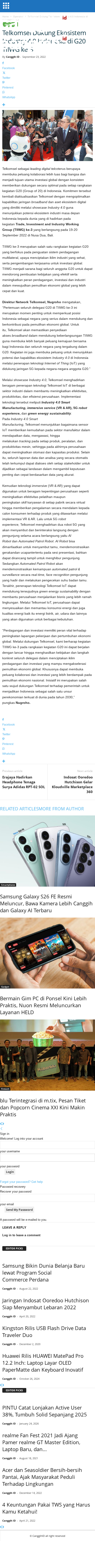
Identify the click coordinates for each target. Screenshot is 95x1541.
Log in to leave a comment (21, 1235)
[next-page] (3, 1124)
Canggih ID (12, 56)
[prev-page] (1, 1124)
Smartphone (8, 884)
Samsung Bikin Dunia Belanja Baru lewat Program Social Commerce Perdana (43, 1272)
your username (10, 1151)
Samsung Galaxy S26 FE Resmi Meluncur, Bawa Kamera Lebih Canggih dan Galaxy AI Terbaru (46, 903)
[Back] (1, 1129)
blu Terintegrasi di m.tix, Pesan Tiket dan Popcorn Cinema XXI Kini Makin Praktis (43, 1107)
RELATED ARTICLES (19, 809)
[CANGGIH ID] (47, 44)
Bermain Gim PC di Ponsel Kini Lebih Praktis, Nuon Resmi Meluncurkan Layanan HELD (43, 1005)
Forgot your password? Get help (21, 1182)
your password (9, 1166)
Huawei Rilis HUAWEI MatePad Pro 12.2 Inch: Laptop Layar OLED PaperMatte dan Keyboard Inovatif (42, 1362)
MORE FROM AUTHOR (61, 809)
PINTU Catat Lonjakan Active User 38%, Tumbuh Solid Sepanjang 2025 (44, 1411)
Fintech (5, 1088)
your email (7, 1204)
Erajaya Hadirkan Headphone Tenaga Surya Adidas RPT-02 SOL (23, 782)
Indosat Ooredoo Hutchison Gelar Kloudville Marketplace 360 (72, 784)
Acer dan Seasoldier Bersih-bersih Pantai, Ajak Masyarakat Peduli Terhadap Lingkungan (42, 1476)
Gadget (5, 986)
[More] (47, 105)
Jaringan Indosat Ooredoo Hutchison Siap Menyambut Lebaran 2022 (45, 1304)
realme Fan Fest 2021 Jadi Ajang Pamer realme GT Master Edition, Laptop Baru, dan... (41, 1442)
